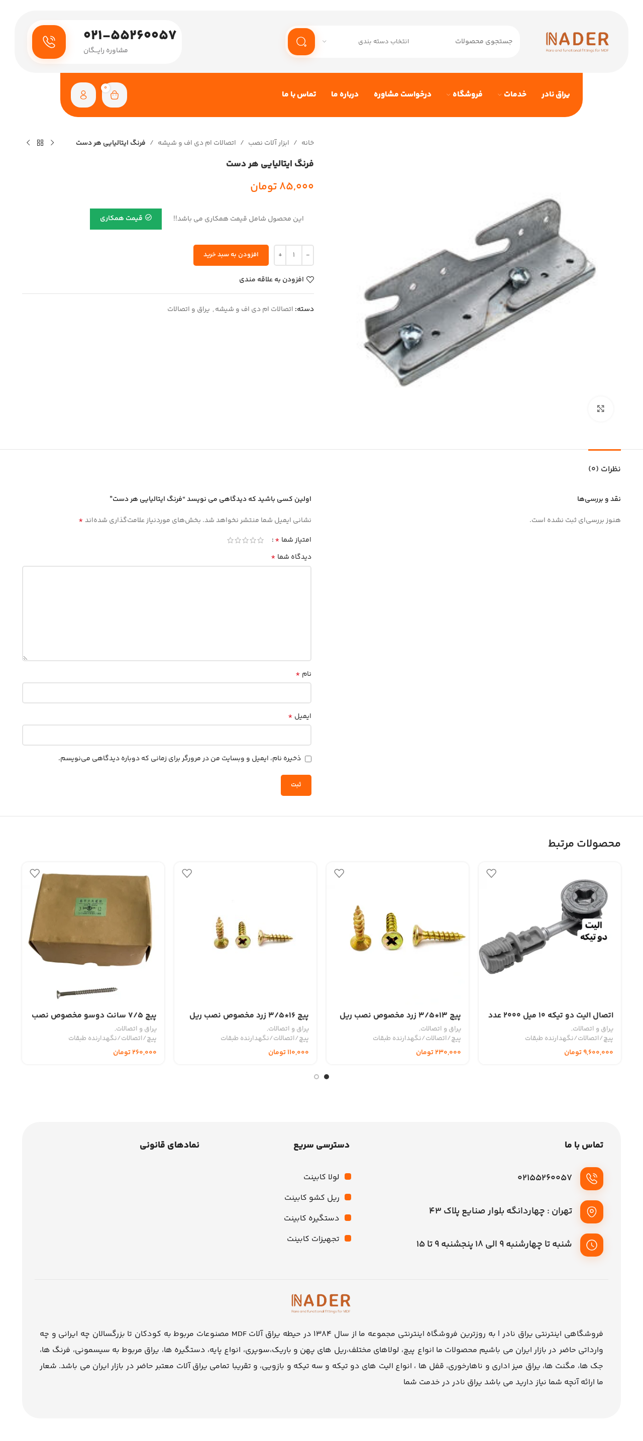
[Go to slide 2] (316, 1076)
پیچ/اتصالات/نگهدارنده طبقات (569, 1039)
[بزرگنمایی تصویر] (600, 409)
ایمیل (299, 716)
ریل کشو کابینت (312, 1198)
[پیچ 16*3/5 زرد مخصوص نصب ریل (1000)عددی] (245, 933)
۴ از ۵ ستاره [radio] (238, 540)
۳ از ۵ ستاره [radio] (245, 540)
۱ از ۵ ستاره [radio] (260, 540)
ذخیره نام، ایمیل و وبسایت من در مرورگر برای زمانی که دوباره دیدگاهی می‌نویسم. (179, 758)
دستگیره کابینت (312, 1218)
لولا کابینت (321, 1177)
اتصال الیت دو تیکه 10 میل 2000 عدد (550, 1015)
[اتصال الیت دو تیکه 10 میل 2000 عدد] (550, 933)
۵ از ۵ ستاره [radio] (230, 540)
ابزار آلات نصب (268, 143)
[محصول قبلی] (52, 143)
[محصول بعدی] (28, 143)
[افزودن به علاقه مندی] (491, 873)
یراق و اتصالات (188, 309)
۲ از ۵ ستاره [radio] (253, 540)
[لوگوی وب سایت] (578, 41)
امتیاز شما (293, 540)
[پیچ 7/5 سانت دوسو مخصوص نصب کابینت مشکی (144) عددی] (93, 933)
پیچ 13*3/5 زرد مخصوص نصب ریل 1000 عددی (400, 1021)
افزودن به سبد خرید (231, 255)
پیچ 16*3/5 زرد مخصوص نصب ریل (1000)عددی (249, 1021)
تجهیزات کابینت (313, 1239)
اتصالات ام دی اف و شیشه (197, 143)
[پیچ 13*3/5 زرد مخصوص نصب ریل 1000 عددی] (398, 933)
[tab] (604, 464)
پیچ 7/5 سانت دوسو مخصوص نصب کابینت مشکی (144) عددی (94, 1021)
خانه (307, 143)
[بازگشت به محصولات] (40, 143)
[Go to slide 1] (326, 1076)
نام (303, 674)
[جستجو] (301, 41)
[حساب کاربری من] (83, 95)
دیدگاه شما (291, 557)
